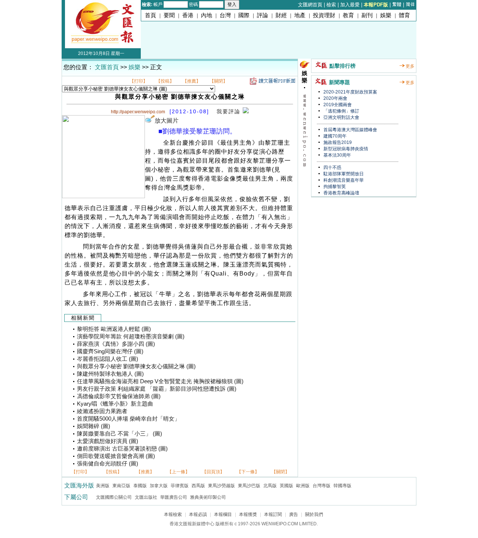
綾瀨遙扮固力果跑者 (102, 411)
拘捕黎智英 (334, 186)
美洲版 (102, 485)
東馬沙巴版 (249, 485)
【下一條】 (248, 471)
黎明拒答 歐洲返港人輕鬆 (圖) (114, 329)
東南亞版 (121, 485)
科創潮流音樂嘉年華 (343, 180)
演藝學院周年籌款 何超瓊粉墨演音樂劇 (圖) (130, 336)
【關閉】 (218, 81)
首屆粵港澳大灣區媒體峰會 (349, 129)
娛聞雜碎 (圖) (93, 426)
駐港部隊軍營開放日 (343, 173)
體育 (404, 15)
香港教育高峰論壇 (340, 193)
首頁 (150, 15)
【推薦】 (192, 81)
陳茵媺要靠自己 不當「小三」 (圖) (119, 434)
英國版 (286, 485)
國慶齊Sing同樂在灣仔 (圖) (110, 351)
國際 (243, 15)
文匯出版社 (146, 497)
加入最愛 (350, 4)
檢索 (331, 4)
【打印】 (139, 81)
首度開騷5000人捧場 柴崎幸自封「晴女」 (128, 419)
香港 (187, 15)
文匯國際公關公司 (114, 497)
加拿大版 (159, 485)
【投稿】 (165, 81)
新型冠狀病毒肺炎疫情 (345, 148)
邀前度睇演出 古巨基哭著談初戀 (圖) (122, 449)
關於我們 (314, 514)
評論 (262, 15)
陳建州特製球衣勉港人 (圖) (110, 374)
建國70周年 (334, 136)
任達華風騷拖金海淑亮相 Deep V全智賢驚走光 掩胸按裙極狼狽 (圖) (160, 381)
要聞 (169, 15)
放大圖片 (167, 120)
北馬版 (270, 485)
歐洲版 (303, 485)
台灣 (225, 15)
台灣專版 (321, 485)
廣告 (293, 514)
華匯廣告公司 (173, 497)
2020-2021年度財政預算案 (349, 92)
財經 (281, 15)
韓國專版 (342, 485)
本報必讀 (198, 514)
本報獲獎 (248, 514)
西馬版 (198, 485)
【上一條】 (178, 471)
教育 (348, 15)
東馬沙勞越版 (221, 485)
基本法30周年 (336, 155)
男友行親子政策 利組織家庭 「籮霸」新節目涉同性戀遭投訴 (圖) (156, 389)
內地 (206, 15)
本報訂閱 (273, 514)
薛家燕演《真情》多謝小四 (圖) (116, 344)
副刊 (367, 15)
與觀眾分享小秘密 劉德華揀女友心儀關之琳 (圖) (136, 366)
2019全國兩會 (337, 104)
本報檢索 (173, 514)
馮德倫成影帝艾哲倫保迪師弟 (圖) (119, 396)
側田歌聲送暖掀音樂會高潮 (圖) (116, 456)
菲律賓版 (180, 485)
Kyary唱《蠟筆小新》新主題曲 (115, 404)
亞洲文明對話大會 (340, 117)
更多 (410, 66)
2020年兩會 (334, 98)
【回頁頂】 (213, 471)
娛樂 (385, 15)
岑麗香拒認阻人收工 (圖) (107, 359)
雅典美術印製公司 (208, 497)
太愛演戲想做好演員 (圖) (107, 441)
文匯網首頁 (310, 4)
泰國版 (140, 485)
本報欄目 (223, 514)
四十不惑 (331, 167)
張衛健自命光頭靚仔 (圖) (107, 464)
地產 (299, 15)
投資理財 (324, 15)
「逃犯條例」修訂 (340, 111)
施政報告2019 (337, 142)
